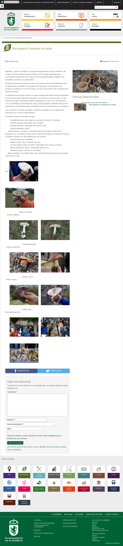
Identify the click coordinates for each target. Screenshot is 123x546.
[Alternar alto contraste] (2, 2)
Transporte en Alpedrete (98, 537)
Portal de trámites (70, 526)
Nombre (10, 420)
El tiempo (94, 535)
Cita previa (95, 522)
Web (9, 429)
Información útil (69, 520)
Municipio (99, 2)
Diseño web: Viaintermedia (113, 543)
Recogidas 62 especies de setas (102, 105)
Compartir (23, 371)
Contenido (117, 2)
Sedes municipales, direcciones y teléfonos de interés (38, 2)
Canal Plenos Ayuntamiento (41, 525)
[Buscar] (116, 7)
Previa (94, 15)
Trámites (27, 25)
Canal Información (39, 527)
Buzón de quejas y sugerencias (100, 530)
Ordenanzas (95, 527)
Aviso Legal (68, 514)
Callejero (94, 539)
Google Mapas (96, 540)
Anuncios (61, 25)
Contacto (37, 520)
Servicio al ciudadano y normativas (83, 2)
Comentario (12, 392)
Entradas (95, 25)
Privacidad (79, 514)
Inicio (3, 38)
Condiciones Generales (94, 514)
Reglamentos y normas (98, 528)
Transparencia (29, 15)
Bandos (94, 525)
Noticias (37, 530)
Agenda (37, 536)
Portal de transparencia (43, 533)
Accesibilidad (56, 514)
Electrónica (62, 15)
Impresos (94, 523)
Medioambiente (10, 38)
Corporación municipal (63, 2)
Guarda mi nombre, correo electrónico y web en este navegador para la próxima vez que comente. (34, 437)
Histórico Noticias (111, 514)
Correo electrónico (15, 424)
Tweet (95, 61)
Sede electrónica (69, 523)
